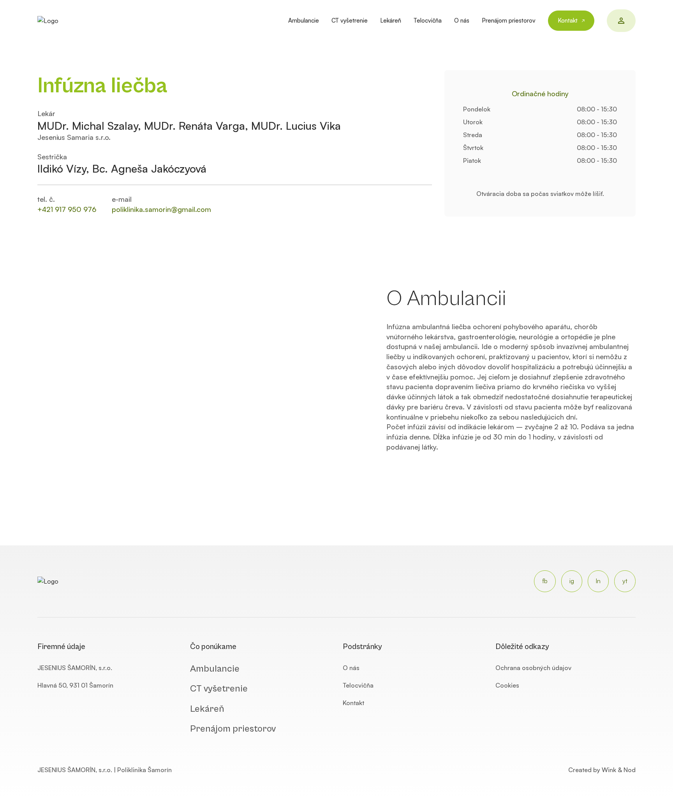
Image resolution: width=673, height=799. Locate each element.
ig (571, 581)
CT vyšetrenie (349, 20)
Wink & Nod (619, 770)
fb (545, 581)
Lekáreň (390, 20)
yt (624, 581)
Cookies (507, 685)
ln (598, 581)
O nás (461, 20)
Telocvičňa (428, 20)
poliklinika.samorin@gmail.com (161, 209)
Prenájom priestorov (509, 20)
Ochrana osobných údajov (533, 668)
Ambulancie (303, 20)
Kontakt (568, 20)
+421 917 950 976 (66, 209)
